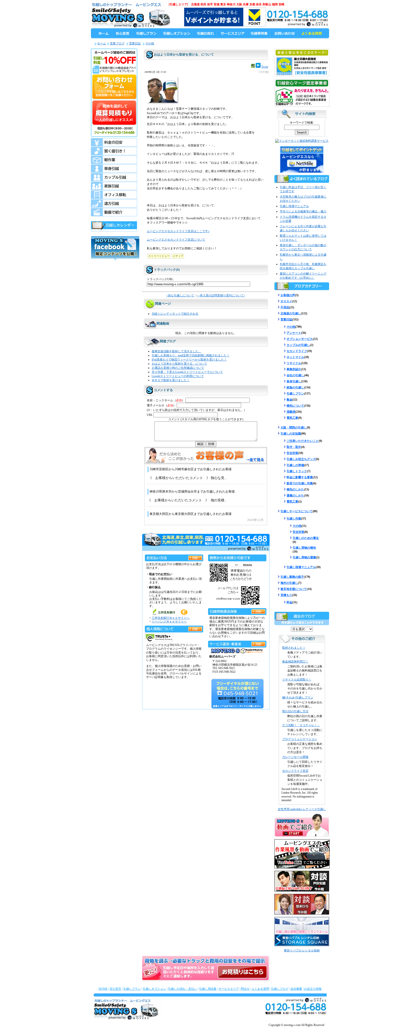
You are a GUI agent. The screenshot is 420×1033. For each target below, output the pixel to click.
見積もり (286, 595)
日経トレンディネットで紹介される (175, 313)
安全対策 (292, 453)
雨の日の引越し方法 (295, 711)
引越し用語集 (208, 989)
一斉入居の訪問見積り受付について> (221, 295)
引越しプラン (295, 393)
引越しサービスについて (296, 511)
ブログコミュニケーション (299, 739)
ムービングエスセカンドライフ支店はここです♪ (178, 231)
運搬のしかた (295, 495)
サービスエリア (229, 989)
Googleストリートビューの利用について (178, 376)
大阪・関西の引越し (293, 427)
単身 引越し (114, 168)
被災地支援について (293, 589)
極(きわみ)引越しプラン (297, 697)
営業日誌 (135, 43)
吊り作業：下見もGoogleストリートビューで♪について (187, 372)
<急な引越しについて (180, 295)
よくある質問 (260, 989)
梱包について (295, 405)
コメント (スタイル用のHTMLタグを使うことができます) (205, 419)
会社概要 (296, 989)
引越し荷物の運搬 (304, 557)
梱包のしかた (295, 489)
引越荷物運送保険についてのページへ (258, 610)
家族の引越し (295, 387)
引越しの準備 (295, 465)
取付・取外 (294, 447)
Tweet (264, 66)
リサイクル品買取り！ (296, 679)
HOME (103, 989)
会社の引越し (295, 375)
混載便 (291, 411)
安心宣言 (115, 989)
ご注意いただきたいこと (303, 441)
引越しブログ (280, 989)
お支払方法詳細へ (195, 557)
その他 (149, 43)
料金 (289, 602)
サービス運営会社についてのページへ (258, 643)
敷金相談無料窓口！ (295, 661)
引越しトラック (297, 471)
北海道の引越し (290, 313)
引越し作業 (294, 518)
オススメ (286, 301)
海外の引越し (289, 583)
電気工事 (292, 418)
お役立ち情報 (313, 989)
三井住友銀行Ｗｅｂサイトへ (171, 618)
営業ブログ (117, 43)
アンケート (294, 333)
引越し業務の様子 (292, 577)
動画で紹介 (114, 212)
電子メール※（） (161, 405)
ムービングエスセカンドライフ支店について (176, 239)
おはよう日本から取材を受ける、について (179, 363)
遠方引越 (114, 203)
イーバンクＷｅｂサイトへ (169, 621)
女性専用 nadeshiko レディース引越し (302, 809)
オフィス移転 (114, 195)
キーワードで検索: (302, 122)
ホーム (101, 43)
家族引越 (114, 186)
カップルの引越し (298, 345)
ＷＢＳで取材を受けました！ (171, 380)
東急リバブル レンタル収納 (302, 950)
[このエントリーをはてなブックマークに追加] (258, 66)
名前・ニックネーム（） (166, 400)
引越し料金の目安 (114, 142)
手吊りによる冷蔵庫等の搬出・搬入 (303, 211)
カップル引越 (114, 177)
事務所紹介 (294, 369)
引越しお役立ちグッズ (301, 459)
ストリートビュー (159, 255)
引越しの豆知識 (290, 433)
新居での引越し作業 (300, 483)
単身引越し (294, 381)
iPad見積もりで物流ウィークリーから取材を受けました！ (189, 359)
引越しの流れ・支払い (182, 989)
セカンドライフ (297, 351)
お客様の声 (287, 295)
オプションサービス (300, 339)
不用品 (284, 307)
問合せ (245, 989)
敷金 (289, 399)
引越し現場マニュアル (294, 206)
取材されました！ (294, 647)
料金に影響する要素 (300, 477)
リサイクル (294, 363)
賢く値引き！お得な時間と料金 (114, 151)
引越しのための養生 (306, 538)
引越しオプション (154, 989)
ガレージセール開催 (295, 757)
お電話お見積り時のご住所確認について (178, 368)
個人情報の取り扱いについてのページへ (195, 628)
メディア (178, 255)
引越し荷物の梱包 (304, 547)
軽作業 (114, 160)
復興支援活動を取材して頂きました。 (176, 351)
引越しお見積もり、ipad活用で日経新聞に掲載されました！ (190, 355)
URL (150, 415)
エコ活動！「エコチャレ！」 (301, 725)
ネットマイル (295, 357)
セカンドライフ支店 (295, 771)
